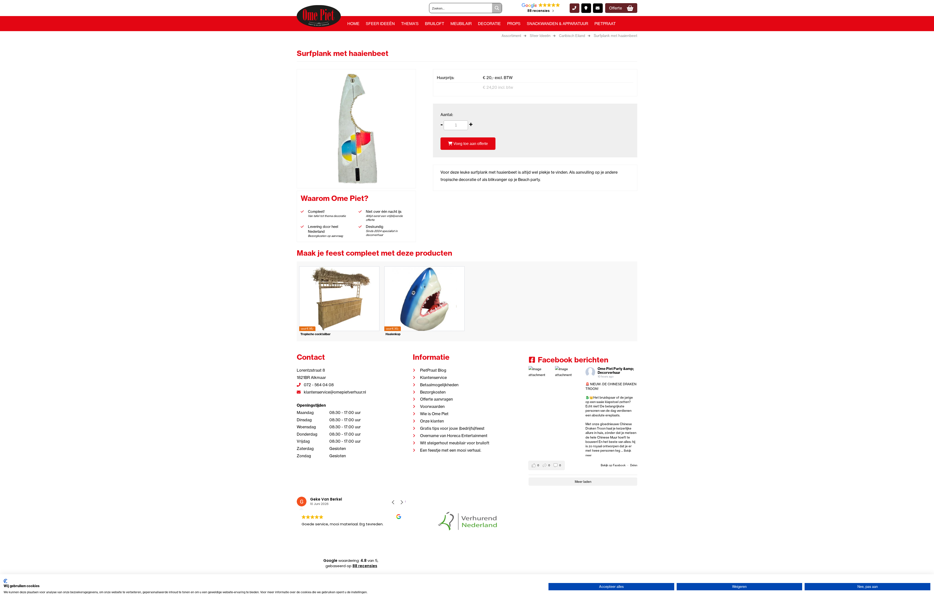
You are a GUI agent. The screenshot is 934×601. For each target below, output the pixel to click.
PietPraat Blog (433, 370)
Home (353, 23)
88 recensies (364, 565)
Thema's (410, 23)
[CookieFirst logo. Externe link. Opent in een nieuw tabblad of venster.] (5, 581)
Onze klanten (432, 421)
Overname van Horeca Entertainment (453, 435)
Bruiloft (434, 23)
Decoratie (489, 23)
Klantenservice (433, 377)
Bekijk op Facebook (613, 465)
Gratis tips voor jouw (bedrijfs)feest (452, 428)
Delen (633, 465)
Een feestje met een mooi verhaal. (450, 450)
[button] (401, 502)
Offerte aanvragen (436, 399)
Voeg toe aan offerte (470, 144)
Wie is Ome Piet (434, 413)
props (514, 23)
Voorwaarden (432, 406)
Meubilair (461, 23)
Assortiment (511, 36)
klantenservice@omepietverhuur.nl (334, 392)
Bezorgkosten (433, 392)
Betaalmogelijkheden (439, 384)
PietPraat (605, 23)
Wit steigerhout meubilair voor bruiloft (454, 442)
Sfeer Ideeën (380, 23)
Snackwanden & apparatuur (557, 23)
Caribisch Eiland (572, 36)
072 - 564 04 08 (318, 384)
